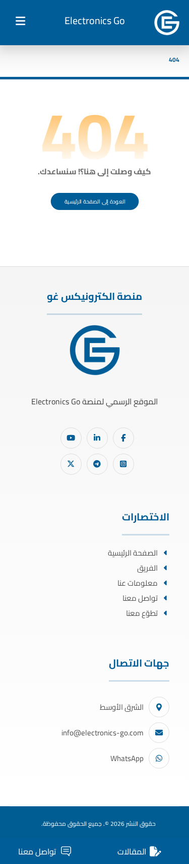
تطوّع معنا (142, 613)
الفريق (147, 568)
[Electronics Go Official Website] (166, 22)
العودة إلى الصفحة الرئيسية (94, 201)
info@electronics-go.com (102, 732)
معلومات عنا (137, 583)
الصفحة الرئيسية (133, 553)
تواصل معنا (140, 598)
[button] (21, 21)
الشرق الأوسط (122, 707)
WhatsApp (127, 758)
